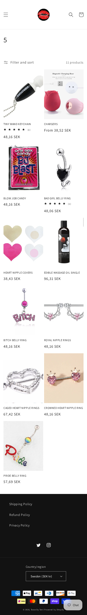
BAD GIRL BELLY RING (57, 198)
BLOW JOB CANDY (14, 198)
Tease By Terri (37, 609)
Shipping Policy (20, 504)
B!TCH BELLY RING (15, 340)
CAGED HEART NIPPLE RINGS (21, 408)
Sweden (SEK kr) (41, 576)
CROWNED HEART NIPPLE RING (63, 408)
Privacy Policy (19, 525)
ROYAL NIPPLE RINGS (57, 340)
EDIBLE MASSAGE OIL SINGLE (62, 272)
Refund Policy (19, 515)
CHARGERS (51, 124)
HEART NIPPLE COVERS (17, 272)
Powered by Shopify (54, 609)
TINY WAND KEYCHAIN (17, 124)
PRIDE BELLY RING (14, 475)
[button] (6, 15)
